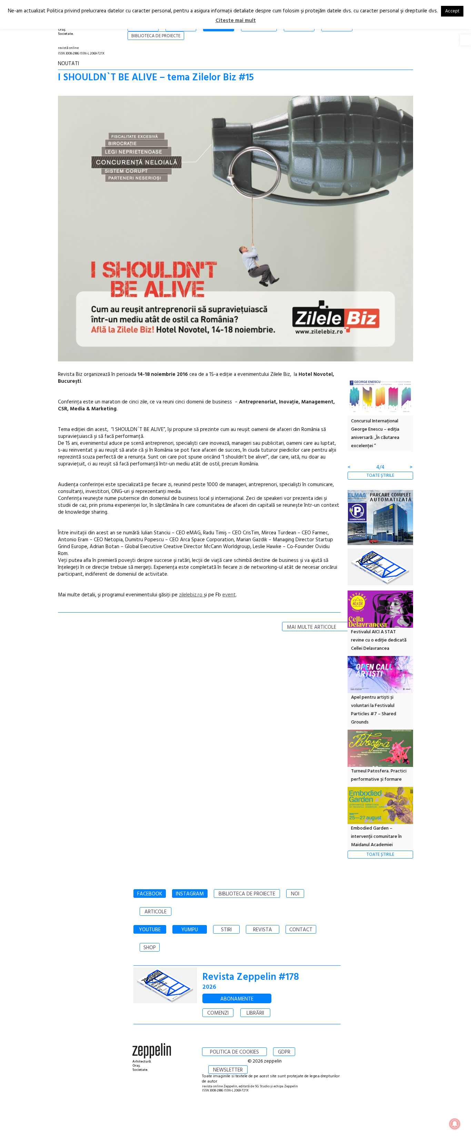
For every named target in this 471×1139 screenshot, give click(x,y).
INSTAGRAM (190, 894)
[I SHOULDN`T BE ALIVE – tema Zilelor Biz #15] (235, 230)
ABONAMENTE (236, 999)
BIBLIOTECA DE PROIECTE (247, 894)
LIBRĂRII (255, 1013)
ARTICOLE (155, 912)
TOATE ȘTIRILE (380, 475)
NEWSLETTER (228, 1070)
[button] (465, 39)
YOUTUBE (150, 930)
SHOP (149, 948)
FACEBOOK (149, 894)
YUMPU (189, 930)
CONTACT (300, 930)
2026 (209, 987)
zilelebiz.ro (191, 595)
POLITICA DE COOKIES (234, 1052)
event (229, 595)
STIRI (226, 930)
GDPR (284, 1052)
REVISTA (262, 930)
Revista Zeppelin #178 (250, 977)
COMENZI (218, 1013)
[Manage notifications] (454, 1123)
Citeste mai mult (236, 21)
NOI (295, 894)
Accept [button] (452, 11)
